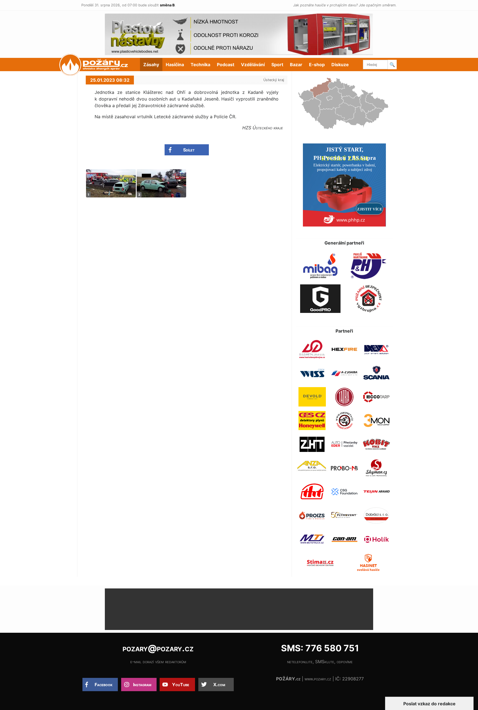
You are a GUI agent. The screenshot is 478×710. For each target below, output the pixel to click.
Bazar (296, 64)
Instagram (142, 684)
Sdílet (188, 150)
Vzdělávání (253, 64)
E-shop (317, 64)
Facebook (104, 684)
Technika (200, 64)
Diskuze (340, 64)
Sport (277, 64)
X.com (219, 684)
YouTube (180, 684)
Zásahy (151, 64)
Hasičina (175, 64)
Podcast (225, 64)
